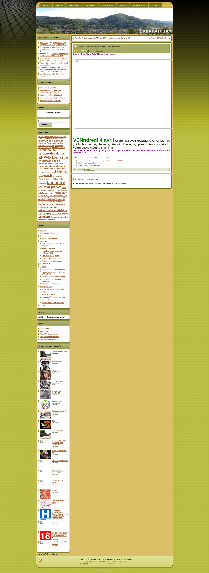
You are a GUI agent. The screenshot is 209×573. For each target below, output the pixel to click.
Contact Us (84, 559)
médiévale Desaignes (53, 198)
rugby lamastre (47, 204)
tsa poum (54, 214)
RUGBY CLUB (49, 294)
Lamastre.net (155, 31)
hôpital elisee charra (46, 172)
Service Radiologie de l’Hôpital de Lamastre (59, 442)
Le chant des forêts (48, 88)
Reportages (89, 170)
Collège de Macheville (50, 284)
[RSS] (40, 561)
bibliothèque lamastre (50, 140)
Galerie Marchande (49, 238)
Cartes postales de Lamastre (53, 269)
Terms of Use (97, 559)
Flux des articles (48, 334)
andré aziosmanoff (46, 137)
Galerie (43, 266)
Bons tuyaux (45, 236)
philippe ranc (43, 202)
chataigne (59, 146)
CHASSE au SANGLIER (56, 392)
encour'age (45, 161)
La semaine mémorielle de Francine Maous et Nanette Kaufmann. (53, 69)
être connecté (91, 184)
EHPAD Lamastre (53, 157)
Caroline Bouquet (46, 143)
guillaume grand (60, 168)
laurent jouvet (50, 187)
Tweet (111, 563)
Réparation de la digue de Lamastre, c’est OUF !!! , (53, 43)
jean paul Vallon (52, 179)
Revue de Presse (48, 233)
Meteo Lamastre (53, 112)
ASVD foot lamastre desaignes (50, 138)
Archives (41, 317)
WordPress (109, 570)
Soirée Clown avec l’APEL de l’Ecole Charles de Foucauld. (103, 38)
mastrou (51, 195)
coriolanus (44, 47)
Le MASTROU (45, 264)
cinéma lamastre (58, 148)
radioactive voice (57, 202)
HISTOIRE (44, 241)
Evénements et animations (57, 471)
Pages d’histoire (48, 248)
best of (43, 230)
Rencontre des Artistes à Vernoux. (53, 98)
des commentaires (49, 337)
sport (55, 211)
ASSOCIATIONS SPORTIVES (53, 289)
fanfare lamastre (55, 164)
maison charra (55, 190)
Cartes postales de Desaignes (54, 276)
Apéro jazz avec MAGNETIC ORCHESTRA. (99, 46)
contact (43, 305)
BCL (45, 292)
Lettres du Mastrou (59, 351)
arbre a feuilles (60, 137)
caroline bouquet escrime (50, 144)
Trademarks (109, 559)
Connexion (44, 331)
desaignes (57, 153)
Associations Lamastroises (53, 303)
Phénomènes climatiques (52, 261)
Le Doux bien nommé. (54, 60)
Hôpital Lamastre (53, 173)
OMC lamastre (59, 200)
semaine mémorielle (47, 209)
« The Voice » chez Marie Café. (89, 165)
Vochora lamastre (59, 217)
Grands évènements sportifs (53, 297)
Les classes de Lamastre (52, 258)
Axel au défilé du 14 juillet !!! (51, 95)
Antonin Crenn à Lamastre (50, 101)
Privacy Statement (125, 559)
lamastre (56, 182)
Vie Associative (46, 286)
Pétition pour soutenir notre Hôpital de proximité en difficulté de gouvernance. (60, 513)
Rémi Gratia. (57, 371)
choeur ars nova (44, 148)
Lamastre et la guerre (50, 255)
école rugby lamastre (46, 219)
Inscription (44, 328)
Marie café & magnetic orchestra (90, 163)
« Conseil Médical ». (158, 38)
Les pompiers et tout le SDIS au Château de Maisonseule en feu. (60, 534)
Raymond (99, 51)
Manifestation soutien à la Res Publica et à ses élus (53, 49)
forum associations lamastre (51, 166)
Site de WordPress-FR (49, 339)
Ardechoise (48, 300)
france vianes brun (45, 168)
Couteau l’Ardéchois (60, 461)
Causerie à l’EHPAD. (48, 67)
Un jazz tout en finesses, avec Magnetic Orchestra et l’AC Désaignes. (104, 161)
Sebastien (44, 43)
